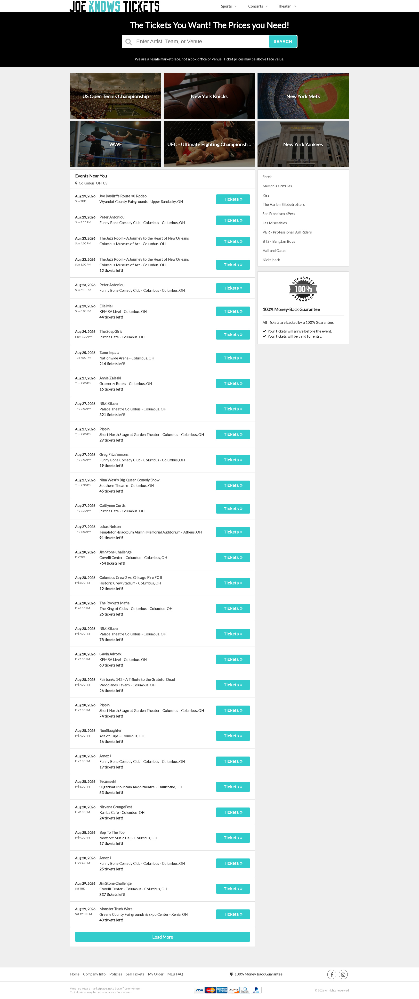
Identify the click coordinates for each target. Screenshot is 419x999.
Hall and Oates (274, 250)
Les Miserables (275, 223)
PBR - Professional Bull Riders (287, 232)
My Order (156, 974)
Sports (226, 6)
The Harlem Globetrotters (284, 204)
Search (283, 41)
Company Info (94, 974)
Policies (115, 974)
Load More (162, 937)
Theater (285, 6)
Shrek (267, 177)
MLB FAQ (175, 974)
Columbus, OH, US (92, 183)
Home (75, 974)
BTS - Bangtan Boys (279, 241)
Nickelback (271, 260)
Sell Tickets (135, 974)
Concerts (255, 6)
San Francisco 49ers (279, 213)
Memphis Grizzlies (277, 186)
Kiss (266, 195)
